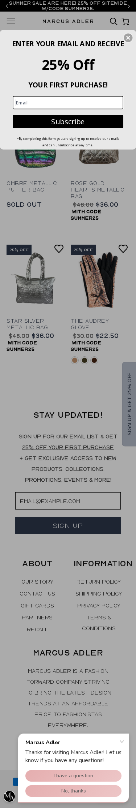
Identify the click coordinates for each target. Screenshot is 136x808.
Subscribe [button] (68, 121)
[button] (128, 37)
